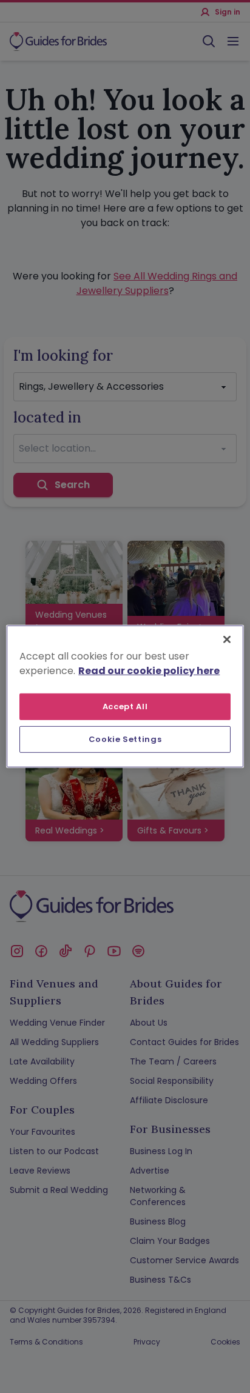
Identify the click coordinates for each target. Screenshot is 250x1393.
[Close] (227, 639)
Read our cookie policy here (149, 671)
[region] (124, 696)
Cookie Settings (125, 739)
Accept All (125, 706)
